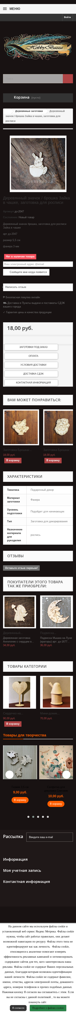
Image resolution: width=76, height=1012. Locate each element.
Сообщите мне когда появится (28, 272)
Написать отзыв (15, 287)
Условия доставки (33, 364)
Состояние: (10, 217)
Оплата (33, 356)
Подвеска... (48, 633)
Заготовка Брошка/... (17, 450)
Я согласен (18, 1007)
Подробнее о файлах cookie (48, 1007)
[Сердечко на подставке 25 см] (19, 692)
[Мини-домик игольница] (56, 692)
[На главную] (7, 111)
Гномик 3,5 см (20, 787)
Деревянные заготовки (29, 111)
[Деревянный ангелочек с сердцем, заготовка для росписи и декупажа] (19, 611)
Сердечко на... (13, 713)
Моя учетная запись (22, 870)
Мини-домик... (50, 713)
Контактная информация (33, 382)
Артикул (8, 211)
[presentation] (9, 775)
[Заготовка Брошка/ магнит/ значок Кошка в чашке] (21, 427)
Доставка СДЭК (33, 373)
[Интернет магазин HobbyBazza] (38, 44)
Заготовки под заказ (33, 347)
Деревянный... (13, 633)
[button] (28, 817)
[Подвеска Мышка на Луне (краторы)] (56, 611)
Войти (67, 17)
